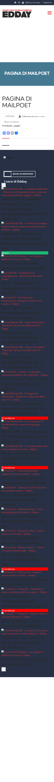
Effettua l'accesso (32, 2)
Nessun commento (11, 122)
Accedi (33, 777)
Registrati (47, 2)
